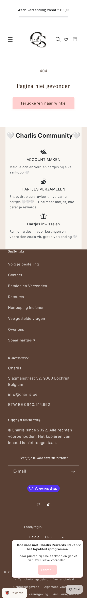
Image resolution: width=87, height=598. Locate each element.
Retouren (16, 297)
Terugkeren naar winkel (43, 103)
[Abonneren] (73, 471)
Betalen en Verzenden (27, 286)
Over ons (16, 329)
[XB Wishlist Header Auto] (66, 39)
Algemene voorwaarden (61, 586)
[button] (10, 39)
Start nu (47, 570)
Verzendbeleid (63, 579)
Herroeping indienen (26, 307)
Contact (15, 275)
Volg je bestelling (23, 264)
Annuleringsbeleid (66, 594)
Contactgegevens (26, 586)
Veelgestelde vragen (26, 318)
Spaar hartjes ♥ (21, 340)
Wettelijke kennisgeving (30, 594)
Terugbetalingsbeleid (33, 579)
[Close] (79, 545)
